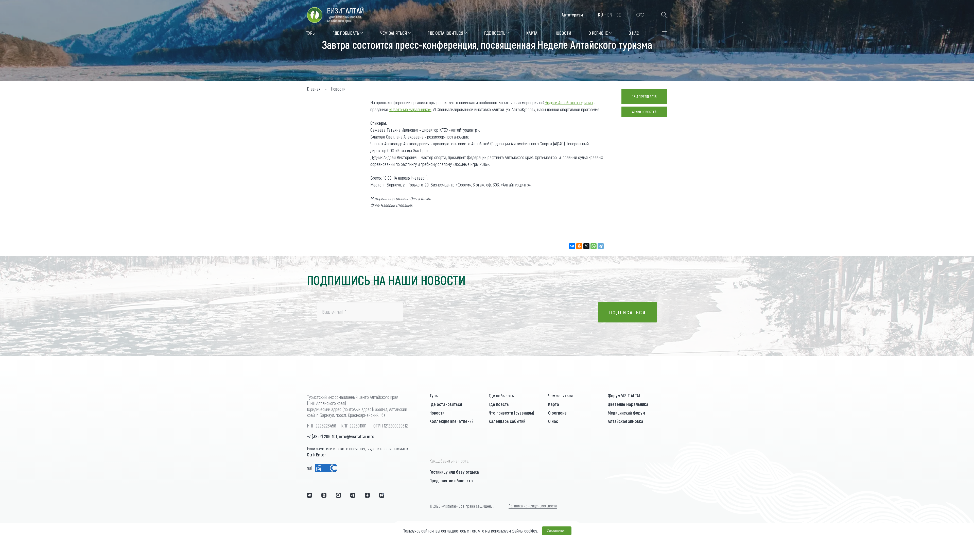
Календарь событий (507, 421)
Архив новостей (644, 112)
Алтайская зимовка (625, 421)
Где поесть (499, 404)
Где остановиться (445, 404)
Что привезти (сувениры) (511, 413)
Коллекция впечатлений (451, 421)
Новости (436, 413)
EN (609, 15)
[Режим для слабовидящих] (640, 15)
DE (618, 15)
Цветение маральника (628, 404)
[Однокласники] (323, 495)
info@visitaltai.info (356, 436)
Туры (434, 395)
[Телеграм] (352, 495)
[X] (586, 246)
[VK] (309, 495)
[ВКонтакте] (572, 246)
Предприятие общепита (451, 480)
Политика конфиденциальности (533, 505)
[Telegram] (601, 246)
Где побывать (501, 395)
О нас (553, 421)
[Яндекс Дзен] (367, 495)
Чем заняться (560, 395)
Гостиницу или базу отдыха (454, 472)
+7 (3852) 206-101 (322, 436)
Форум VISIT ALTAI (624, 395)
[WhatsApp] (593, 246)
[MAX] (338, 495)
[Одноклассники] (579, 246)
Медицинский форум (626, 413)
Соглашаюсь (556, 531)
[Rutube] (381, 495)
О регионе (557, 413)
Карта (553, 404)
